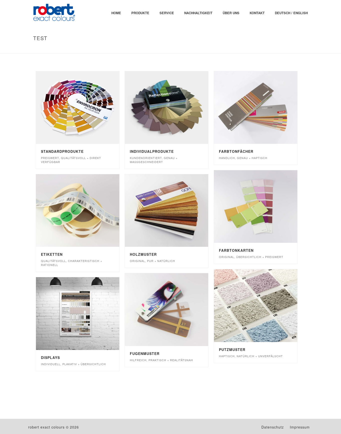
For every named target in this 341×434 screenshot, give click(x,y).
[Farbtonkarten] (265, 206)
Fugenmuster (145, 353)
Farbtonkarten (236, 250)
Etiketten (52, 254)
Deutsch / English (291, 12)
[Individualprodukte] (176, 107)
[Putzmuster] (265, 305)
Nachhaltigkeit (198, 12)
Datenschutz (272, 427)
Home (116, 12)
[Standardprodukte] (87, 107)
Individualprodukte (152, 151)
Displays (50, 357)
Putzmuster (232, 349)
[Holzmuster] (176, 210)
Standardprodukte (62, 151)
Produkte (140, 12)
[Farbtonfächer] (265, 107)
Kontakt (257, 12)
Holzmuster (143, 254)
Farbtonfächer (236, 151)
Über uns (231, 12)
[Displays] (87, 313)
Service (167, 12)
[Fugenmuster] (176, 309)
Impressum (300, 427)
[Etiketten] (87, 210)
